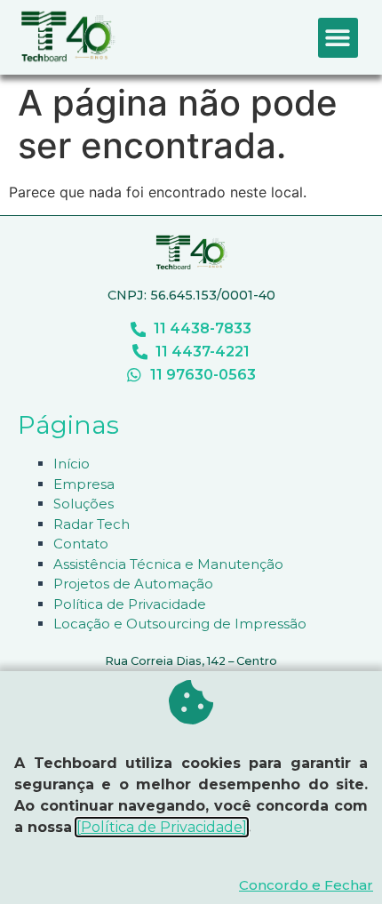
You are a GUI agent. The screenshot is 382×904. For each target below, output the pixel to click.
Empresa (84, 484)
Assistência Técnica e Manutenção (168, 564)
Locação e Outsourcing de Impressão (179, 623)
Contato (80, 543)
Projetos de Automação (133, 583)
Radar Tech (91, 524)
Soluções (83, 503)
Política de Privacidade (129, 604)
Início (71, 463)
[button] (338, 38)
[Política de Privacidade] (161, 827)
